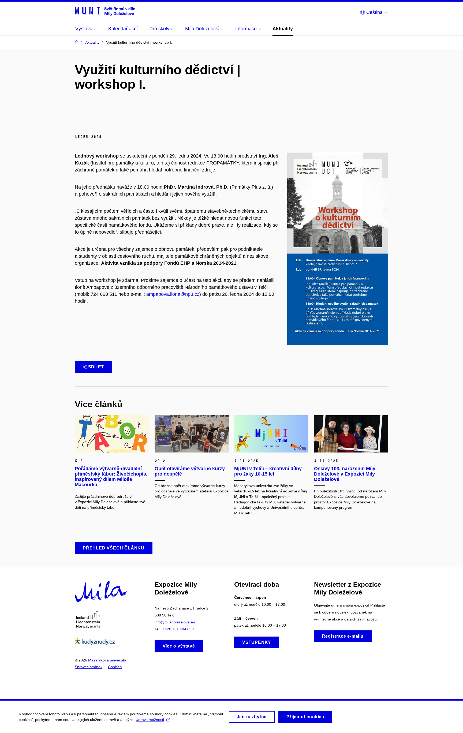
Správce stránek (88, 667)
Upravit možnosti (150, 719)
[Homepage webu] (105, 11)
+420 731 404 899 (178, 629)
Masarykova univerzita (107, 660)
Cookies (115, 667)
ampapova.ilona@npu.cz (172, 294)
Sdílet (96, 367)
